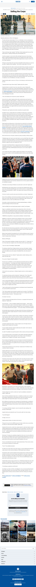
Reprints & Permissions (22, 575)
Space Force (24, 572)
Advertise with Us (17, 575)
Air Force (11, 572)
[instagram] (17, 579)
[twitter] (19, 579)
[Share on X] (28, 14)
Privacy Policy (23, 511)
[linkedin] (21, 579)
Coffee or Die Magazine (16, 475)
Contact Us (13, 575)
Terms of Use (18, 511)
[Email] (29, 14)
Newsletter (10, 575)
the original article (7, 475)
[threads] (23, 579)
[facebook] (15, 579)
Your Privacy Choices (15, 576)
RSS (19, 576)
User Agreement (27, 575)
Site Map (21, 576)
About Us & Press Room (5, 575)
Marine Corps (19, 572)
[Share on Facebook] (26, 14)
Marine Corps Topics (13, 8)
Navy (22, 572)
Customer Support (18, 584)
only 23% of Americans (25, 131)
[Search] (29, 1)
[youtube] (13, 579)
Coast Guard (15, 572)
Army (13, 572)
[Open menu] (1, 1)
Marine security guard (8, 91)
